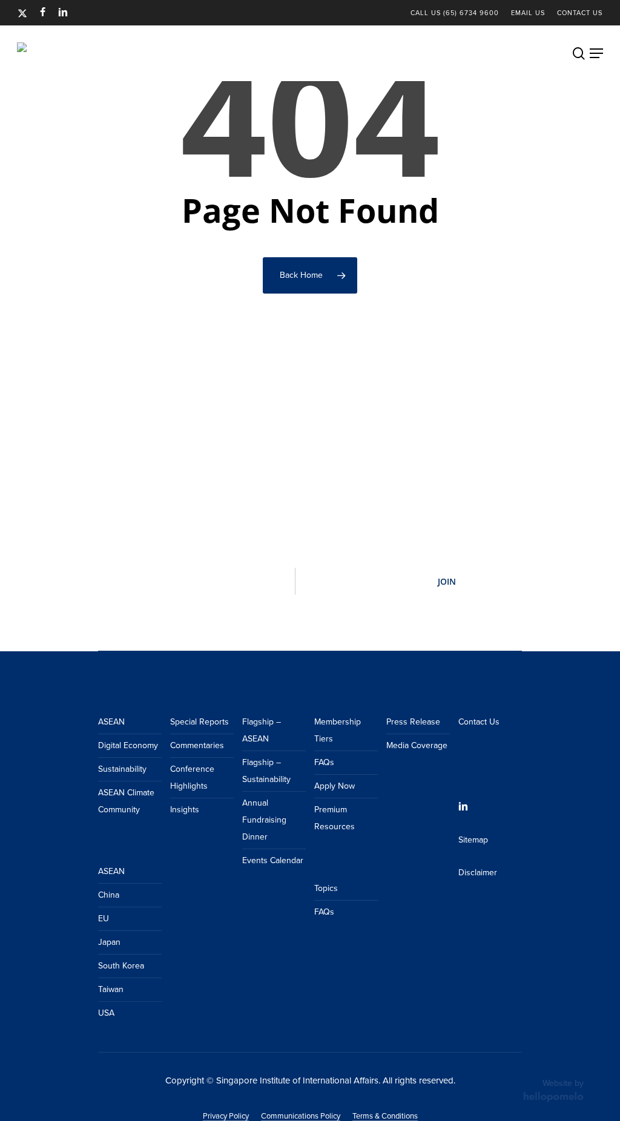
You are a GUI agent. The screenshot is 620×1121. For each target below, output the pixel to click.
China (108, 895)
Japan (109, 942)
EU (103, 918)
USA (106, 1013)
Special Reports (199, 721)
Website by (563, 1083)
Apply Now (334, 786)
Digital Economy (128, 745)
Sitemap (473, 839)
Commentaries (197, 745)
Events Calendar (272, 860)
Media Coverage (416, 745)
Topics (326, 888)
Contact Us (479, 721)
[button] (596, 53)
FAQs (324, 762)
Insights (184, 809)
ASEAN (111, 721)
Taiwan (111, 989)
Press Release (413, 721)
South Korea (121, 965)
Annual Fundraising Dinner (264, 820)
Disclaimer (477, 872)
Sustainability (122, 769)
